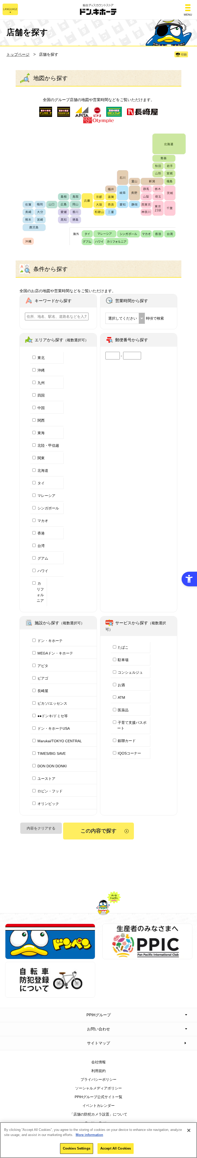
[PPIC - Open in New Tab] (147, 956)
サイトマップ (98, 1043)
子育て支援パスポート (132, 725)
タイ (41, 483)
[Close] (188, 1130)
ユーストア (46, 779)
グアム (42, 558)
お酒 (121, 685)
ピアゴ (42, 678)
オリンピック (48, 804)
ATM (121, 697)
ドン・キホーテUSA (53, 728)
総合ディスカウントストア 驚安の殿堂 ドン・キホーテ (98, 10)
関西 (41, 420)
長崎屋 (42, 691)
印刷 (184, 54)
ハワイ (42, 571)
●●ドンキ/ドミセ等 (52, 716)
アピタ (42, 666)
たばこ (123, 647)
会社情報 (98, 1062)
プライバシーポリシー (98, 1079)
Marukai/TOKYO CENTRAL (59, 741)
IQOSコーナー (129, 753)
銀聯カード (127, 741)
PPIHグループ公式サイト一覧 (98, 1097)
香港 (41, 533)
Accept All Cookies (115, 1148)
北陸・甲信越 (48, 445)
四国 (41, 395)
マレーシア (46, 496)
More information (89, 1135)
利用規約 (98, 1071)
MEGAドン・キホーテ (55, 653)
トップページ (17, 54)
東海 (41, 433)
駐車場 (123, 660)
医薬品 (123, 710)
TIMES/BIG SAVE (51, 753)
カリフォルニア (40, 592)
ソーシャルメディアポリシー (98, 1088)
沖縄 (41, 370)
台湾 (41, 546)
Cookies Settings (76, 1148)
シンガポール (48, 508)
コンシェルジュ (130, 672)
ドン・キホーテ (50, 641)
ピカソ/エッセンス (52, 703)
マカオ (42, 521)
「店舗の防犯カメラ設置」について (98, 1114)
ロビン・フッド (50, 791)
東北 (41, 358)
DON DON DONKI (52, 766)
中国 (41, 408)
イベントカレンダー (98, 1106)
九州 (41, 383)
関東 (41, 458)
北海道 (42, 470)
